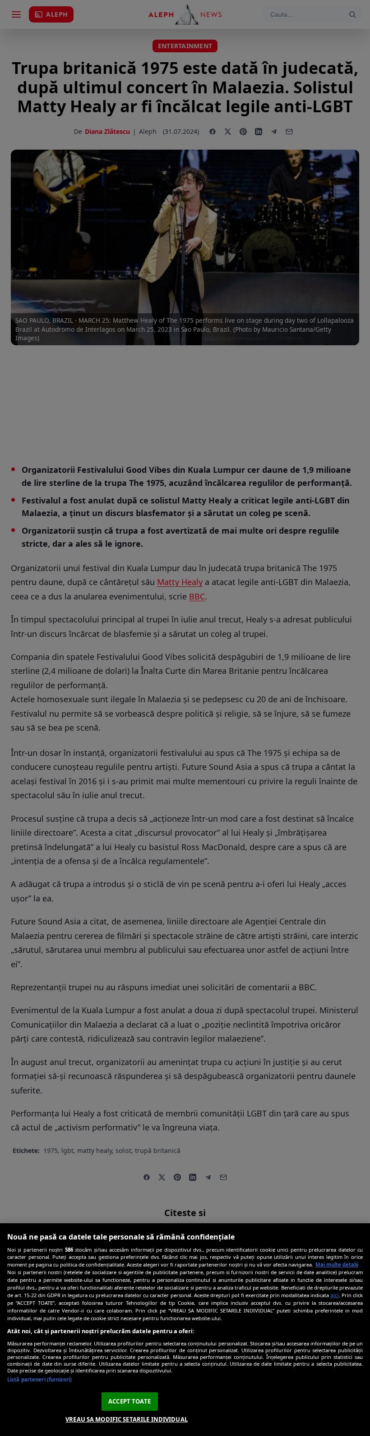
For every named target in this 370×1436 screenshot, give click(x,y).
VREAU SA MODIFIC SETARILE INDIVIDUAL (126, 1419)
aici (334, 1295)
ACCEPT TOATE (129, 1401)
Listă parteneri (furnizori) (39, 1379)
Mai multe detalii (336, 1264)
